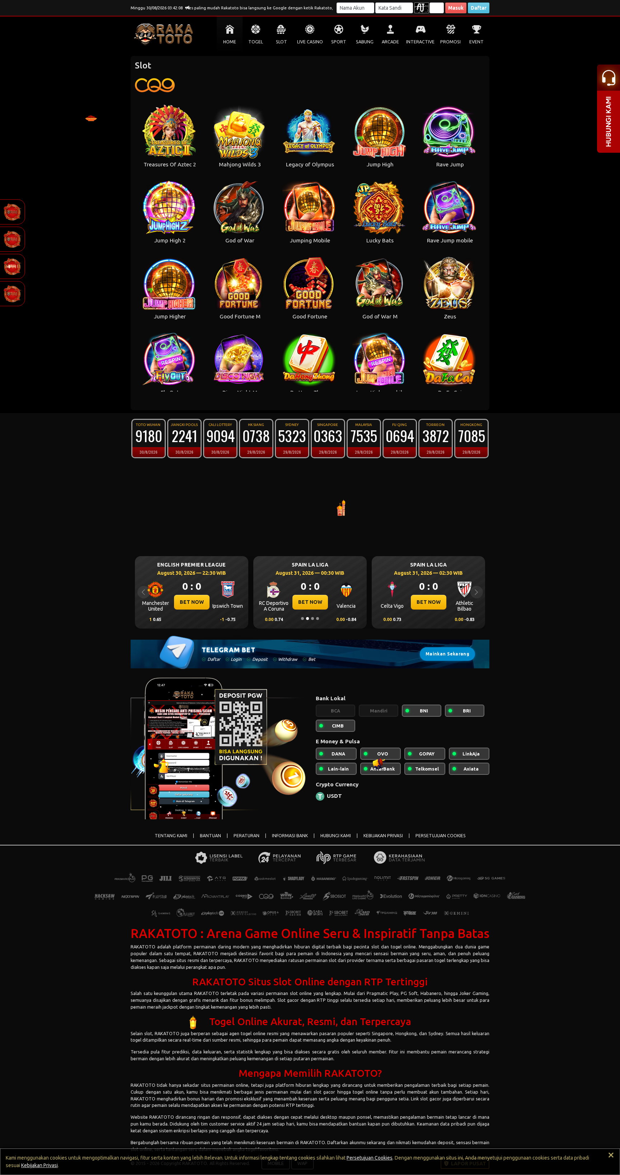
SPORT (338, 41)
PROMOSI (450, 41)
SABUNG (365, 41)
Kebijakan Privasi (39, 1165)
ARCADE (390, 41)
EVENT (476, 41)
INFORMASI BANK (290, 835)
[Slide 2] (307, 618)
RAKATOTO (143, 946)
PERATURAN (246, 835)
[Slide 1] (302, 618)
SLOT (281, 41)
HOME (229, 41)
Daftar (479, 8)
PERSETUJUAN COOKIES (440, 835)
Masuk (456, 8)
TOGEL (255, 41)
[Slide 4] (317, 618)
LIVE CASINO (310, 41)
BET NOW (192, 602)
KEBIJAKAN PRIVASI (383, 835)
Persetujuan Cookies (370, 1158)
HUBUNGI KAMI (335, 835)
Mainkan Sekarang (447, 654)
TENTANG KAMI (171, 835)
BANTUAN (210, 835)
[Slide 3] (312, 618)
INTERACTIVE (420, 41)
